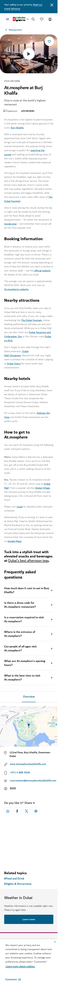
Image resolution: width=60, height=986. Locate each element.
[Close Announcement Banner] (51, 5)
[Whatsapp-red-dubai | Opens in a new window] (8, 811)
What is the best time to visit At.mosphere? (22, 678)
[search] (33, 19)
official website (42, 270)
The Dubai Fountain (31, 320)
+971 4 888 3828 (20, 772)
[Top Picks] (41, 19)
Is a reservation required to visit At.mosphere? (24, 619)
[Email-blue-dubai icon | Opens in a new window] (36, 811)
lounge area (10, 224)
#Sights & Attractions (18, 883)
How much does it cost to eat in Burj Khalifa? (26, 590)
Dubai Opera (13, 363)
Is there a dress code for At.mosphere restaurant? (20, 605)
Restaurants (15, 30)
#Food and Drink (14, 878)
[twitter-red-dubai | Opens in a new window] (26, 811)
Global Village (42, 488)
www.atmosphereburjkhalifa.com (28, 764)
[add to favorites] (49, 41)
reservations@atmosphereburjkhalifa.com (33, 780)
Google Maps (15, 541)
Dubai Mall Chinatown (16, 353)
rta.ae (19, 506)
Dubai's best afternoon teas (28, 561)
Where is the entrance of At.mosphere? (19, 634)
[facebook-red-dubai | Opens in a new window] (17, 811)
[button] (13, 979)
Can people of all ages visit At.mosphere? (20, 649)
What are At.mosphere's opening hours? (24, 663)
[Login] (50, 19)
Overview (29, 696)
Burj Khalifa (17, 128)
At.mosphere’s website (16, 289)
